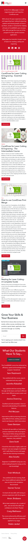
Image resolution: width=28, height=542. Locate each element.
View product (6, 124)
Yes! (23, 336)
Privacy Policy (14, 533)
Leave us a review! (14, 359)
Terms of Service (5, 533)
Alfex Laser (15, 10)
